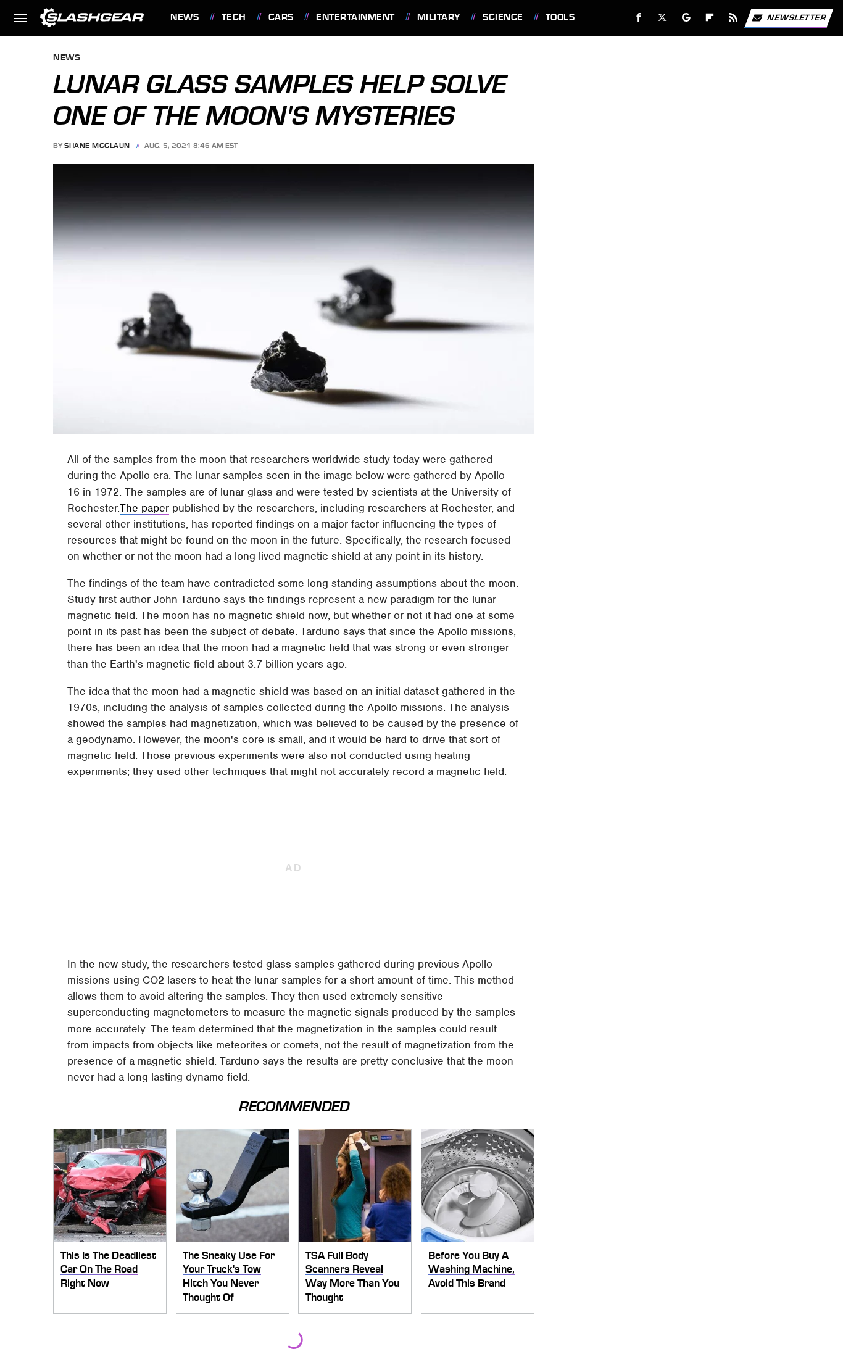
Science (503, 17)
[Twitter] (662, 17)
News (184, 17)
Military (438, 17)
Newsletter (797, 17)
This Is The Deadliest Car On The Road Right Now (108, 1269)
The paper (144, 508)
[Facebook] (639, 17)
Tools (560, 17)
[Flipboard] (710, 17)
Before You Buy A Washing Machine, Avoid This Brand (471, 1269)
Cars (281, 17)
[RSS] (733, 17)
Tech (234, 17)
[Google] (686, 17)
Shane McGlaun (97, 145)
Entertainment (355, 17)
